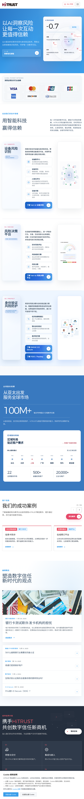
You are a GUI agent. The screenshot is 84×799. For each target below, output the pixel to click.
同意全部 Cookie (11, 794)
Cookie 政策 (16, 789)
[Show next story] (79, 509)
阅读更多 (8, 638)
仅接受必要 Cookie (28, 794)
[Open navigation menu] (77, 4)
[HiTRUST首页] (10, 4)
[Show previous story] (73, 509)
